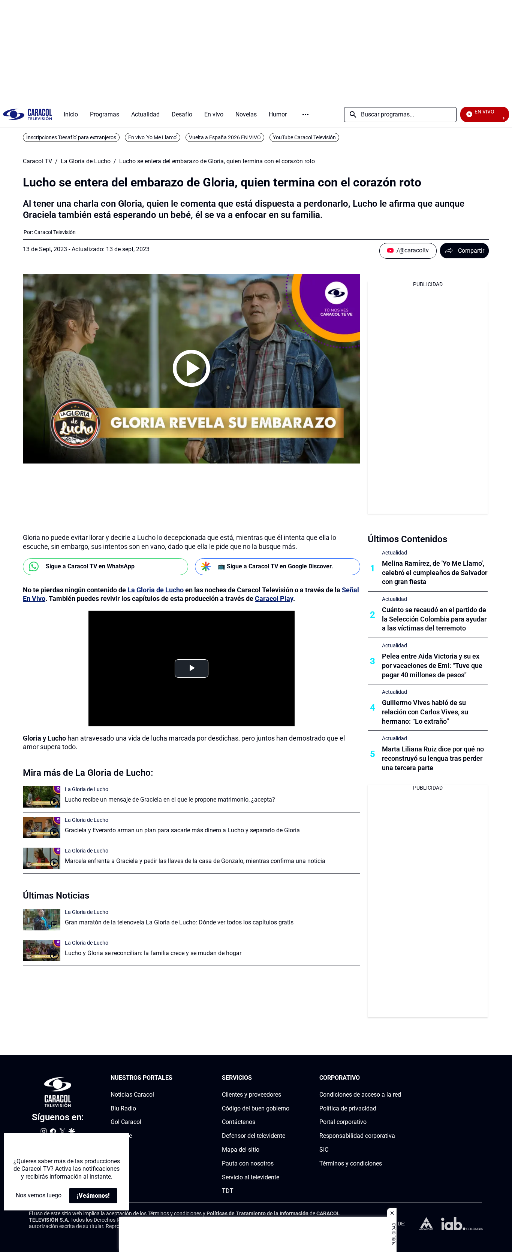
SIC (323, 1149)
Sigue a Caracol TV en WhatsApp (90, 566)
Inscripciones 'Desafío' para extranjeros (71, 137)
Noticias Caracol (132, 1094)
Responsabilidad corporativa (357, 1135)
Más (305, 114)
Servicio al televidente (250, 1177)
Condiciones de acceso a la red (360, 1094)
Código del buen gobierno (255, 1108)
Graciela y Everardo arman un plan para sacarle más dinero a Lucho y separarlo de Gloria (182, 830)
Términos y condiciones (350, 1163)
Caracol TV (37, 161)
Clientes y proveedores (251, 1094)
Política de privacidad (347, 1108)
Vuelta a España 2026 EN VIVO (225, 137)
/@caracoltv (413, 250)
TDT (228, 1191)
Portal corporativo (343, 1122)
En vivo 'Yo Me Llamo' (152, 137)
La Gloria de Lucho (86, 161)
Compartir (471, 250)
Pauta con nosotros (248, 1163)
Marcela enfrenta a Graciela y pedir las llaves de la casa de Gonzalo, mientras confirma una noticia (195, 860)
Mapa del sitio (240, 1149)
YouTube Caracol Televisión (304, 137)
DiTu (117, 1149)
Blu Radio (123, 1108)
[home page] (27, 114)
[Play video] (191, 368)
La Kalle (121, 1135)
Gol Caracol (126, 1122)
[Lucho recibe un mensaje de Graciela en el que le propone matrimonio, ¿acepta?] (41, 797)
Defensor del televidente (253, 1135)
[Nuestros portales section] (174, 1078)
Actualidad (394, 553)
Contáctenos (238, 1122)
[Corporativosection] (399, 1078)
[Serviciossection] (287, 1078)
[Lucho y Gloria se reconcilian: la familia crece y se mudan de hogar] (41, 950)
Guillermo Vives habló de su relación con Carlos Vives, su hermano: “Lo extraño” (425, 712)
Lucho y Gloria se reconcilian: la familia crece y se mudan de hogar (153, 953)
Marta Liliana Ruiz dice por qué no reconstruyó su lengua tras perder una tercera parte (433, 758)
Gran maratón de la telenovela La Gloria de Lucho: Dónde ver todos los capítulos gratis (179, 922)
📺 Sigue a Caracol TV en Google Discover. (275, 566)
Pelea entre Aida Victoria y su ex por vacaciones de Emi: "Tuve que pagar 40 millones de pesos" (432, 665)
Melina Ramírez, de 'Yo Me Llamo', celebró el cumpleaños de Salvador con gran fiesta (434, 572)
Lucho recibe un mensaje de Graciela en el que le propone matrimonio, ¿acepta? (170, 799)
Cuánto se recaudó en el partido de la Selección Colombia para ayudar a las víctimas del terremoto (434, 619)
